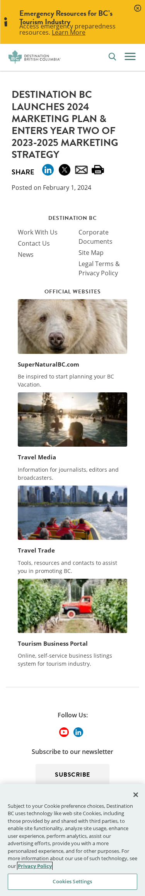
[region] (72, 840)
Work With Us (38, 232)
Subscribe (72, 774)
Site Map (91, 252)
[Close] (135, 794)
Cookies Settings (72, 881)
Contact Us (34, 243)
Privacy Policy (35, 866)
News (26, 254)
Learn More (68, 32)
